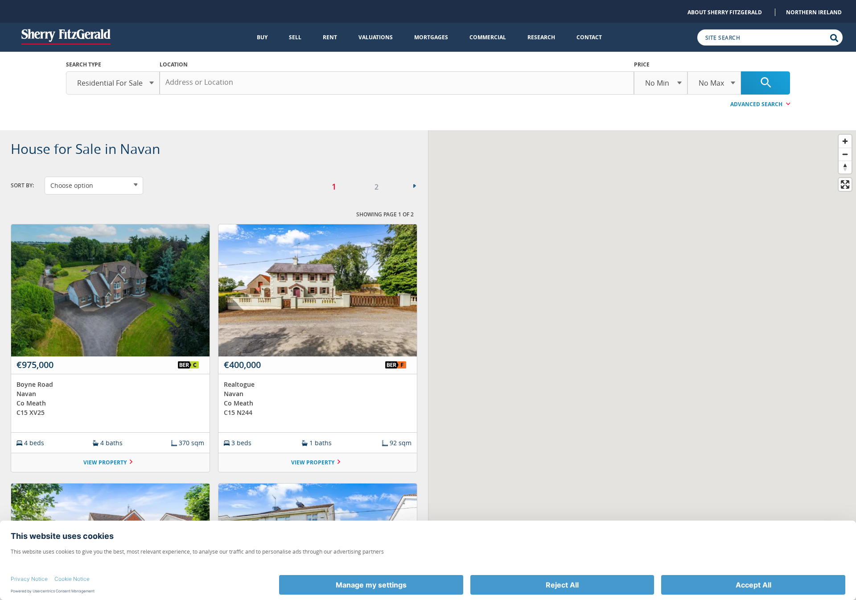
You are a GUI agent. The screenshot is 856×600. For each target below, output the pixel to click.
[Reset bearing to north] (845, 167)
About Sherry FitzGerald (724, 12)
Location (174, 64)
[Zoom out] (845, 154)
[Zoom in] (845, 141)
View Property (105, 462)
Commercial (487, 37)
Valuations (375, 37)
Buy (262, 37)
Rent (330, 37)
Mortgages (431, 37)
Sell (295, 37)
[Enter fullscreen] (845, 184)
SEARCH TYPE (83, 64)
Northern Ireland (814, 12)
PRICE (642, 64)
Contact (589, 37)
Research (541, 37)
